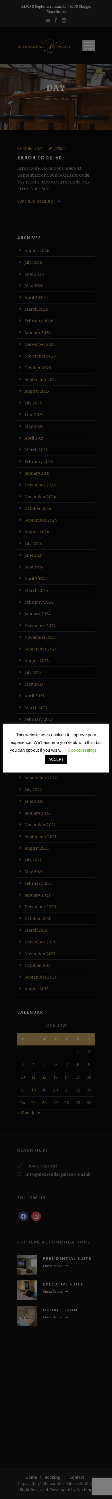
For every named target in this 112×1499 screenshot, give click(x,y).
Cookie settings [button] (82, 750)
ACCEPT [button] (56, 759)
